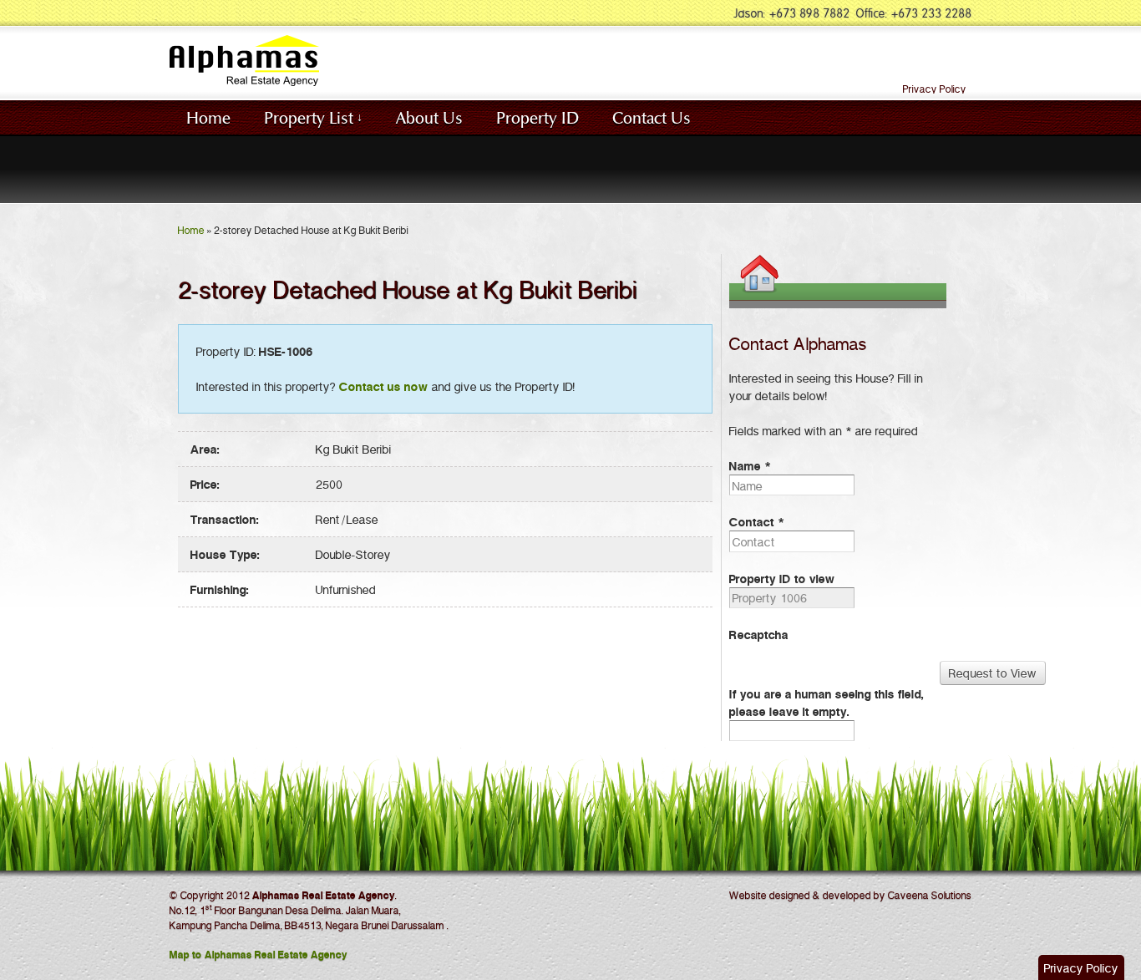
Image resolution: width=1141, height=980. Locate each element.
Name (750, 465)
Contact (756, 521)
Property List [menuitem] (308, 117)
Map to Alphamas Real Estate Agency (258, 954)
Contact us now (384, 386)
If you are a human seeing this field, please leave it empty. (826, 702)
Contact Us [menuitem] (651, 117)
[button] (1081, 967)
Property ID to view (782, 578)
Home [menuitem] (208, 117)
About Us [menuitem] (429, 117)
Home (191, 229)
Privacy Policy (934, 88)
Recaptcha (759, 634)
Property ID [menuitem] (537, 117)
